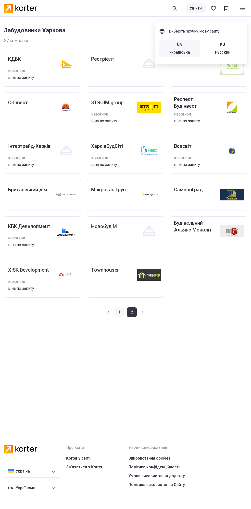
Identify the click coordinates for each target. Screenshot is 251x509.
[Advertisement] (125, 366)
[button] (109, 312)
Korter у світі (78, 458)
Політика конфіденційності (154, 467)
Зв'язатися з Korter (84, 467)
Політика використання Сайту (156, 484)
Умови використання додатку (156, 476)
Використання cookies (149, 458)
